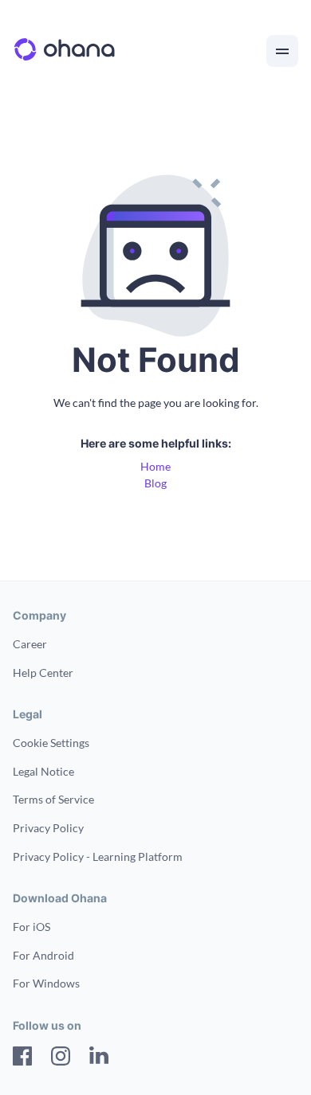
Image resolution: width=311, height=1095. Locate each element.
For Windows (46, 983)
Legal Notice (43, 771)
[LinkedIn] (98, 1058)
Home (155, 466)
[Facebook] (22, 1058)
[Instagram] (60, 1058)
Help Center (43, 672)
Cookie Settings (51, 742)
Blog (155, 483)
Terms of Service (53, 799)
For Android (43, 955)
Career (30, 644)
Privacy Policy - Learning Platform (98, 856)
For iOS (31, 926)
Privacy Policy (48, 828)
